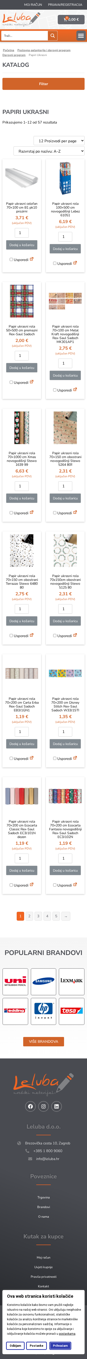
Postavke (36, 1345)
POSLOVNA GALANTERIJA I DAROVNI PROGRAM (44, 50)
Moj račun (33, 5)
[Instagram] (43, 1106)
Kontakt (43, 1286)
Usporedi (20, 260)
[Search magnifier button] (52, 35)
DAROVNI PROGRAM (14, 55)
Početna (8, 50)
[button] (81, 36)
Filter (43, 83)
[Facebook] (30, 1106)
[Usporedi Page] (31, 259)
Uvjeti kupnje (43, 1267)
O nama (43, 1217)
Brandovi (43, 1207)
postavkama (67, 1333)
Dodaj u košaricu (21, 245)
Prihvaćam (60, 1345)
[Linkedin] (56, 1106)
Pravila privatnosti (44, 1277)
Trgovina (43, 1197)
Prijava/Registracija (65, 5)
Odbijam (15, 1345)
